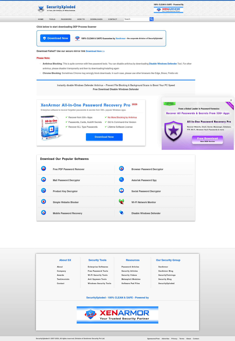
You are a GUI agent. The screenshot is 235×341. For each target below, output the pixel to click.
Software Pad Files (131, 283)
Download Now (57, 38)
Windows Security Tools (99, 283)
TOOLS (52, 19)
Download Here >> (95, 51)
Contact (60, 283)
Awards (60, 275)
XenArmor (121, 38)
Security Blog (165, 279)
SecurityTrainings (167, 275)
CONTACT (112, 19)
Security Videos (129, 275)
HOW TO (81, 19)
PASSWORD (66, 19)
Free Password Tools (98, 270)
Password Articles (130, 266)
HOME (41, 19)
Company (61, 270)
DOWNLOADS (96, 19)
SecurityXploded (166, 283)
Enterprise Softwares (98, 266)
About (60, 266)
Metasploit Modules (131, 279)
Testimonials (63, 279)
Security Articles (130, 270)
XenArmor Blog (165, 270)
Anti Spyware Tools (97, 279)
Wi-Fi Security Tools (98, 275)
